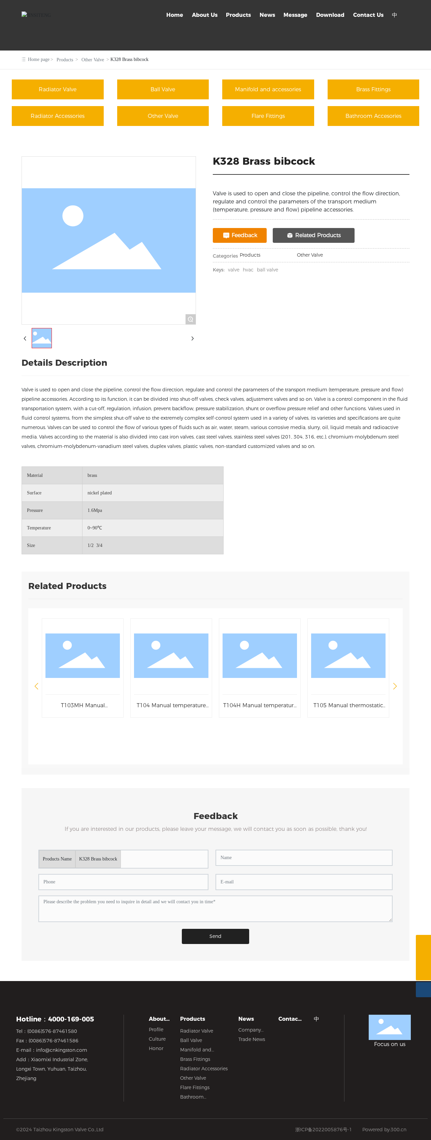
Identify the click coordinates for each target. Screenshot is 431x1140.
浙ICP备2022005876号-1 (323, 1130)
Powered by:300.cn (384, 1130)
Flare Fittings (268, 116)
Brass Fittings (373, 89)
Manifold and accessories (268, 89)
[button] (36, 686)
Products (65, 59)
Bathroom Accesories (373, 116)
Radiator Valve (57, 89)
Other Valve (92, 59)
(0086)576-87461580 (52, 1031)
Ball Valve (163, 89)
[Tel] (423, 942)
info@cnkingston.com (61, 1050)
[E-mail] (423, 957)
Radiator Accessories (58, 116)
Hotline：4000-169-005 (55, 1019)
